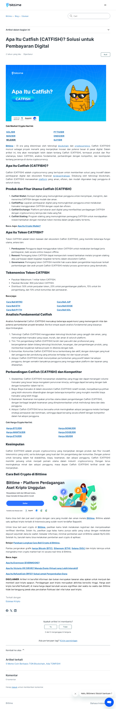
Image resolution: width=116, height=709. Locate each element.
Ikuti (105, 54)
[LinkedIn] (15, 610)
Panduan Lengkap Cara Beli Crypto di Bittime (36, 542)
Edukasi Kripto (13, 601)
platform (43, 179)
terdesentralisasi (61, 175)
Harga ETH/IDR (14, 436)
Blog (17, 16)
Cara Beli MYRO (14, 302)
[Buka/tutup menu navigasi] (105, 5)
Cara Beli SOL (64, 309)
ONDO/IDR (59, 136)
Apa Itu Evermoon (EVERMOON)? (23, 562)
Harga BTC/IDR (14, 428)
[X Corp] (11, 610)
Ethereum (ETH (62, 548)
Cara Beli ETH (13, 306)
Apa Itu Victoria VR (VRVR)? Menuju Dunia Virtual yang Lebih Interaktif (42, 568)
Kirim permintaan (68, 640)
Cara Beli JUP (64, 302)
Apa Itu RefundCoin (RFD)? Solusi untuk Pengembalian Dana (36, 573)
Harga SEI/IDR (65, 436)
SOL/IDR (10, 132)
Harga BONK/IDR (67, 428)
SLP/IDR (58, 140)
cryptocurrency (82, 145)
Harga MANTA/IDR (15, 432)
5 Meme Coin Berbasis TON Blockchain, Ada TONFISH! (33, 663)
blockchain (63, 145)
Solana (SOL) (78, 548)
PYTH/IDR (59, 132)
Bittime (9, 16)
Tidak (65, 627)
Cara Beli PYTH (14, 309)
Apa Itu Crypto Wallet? (29, 226)
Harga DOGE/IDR (67, 432)
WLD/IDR (11, 140)
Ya (51, 627)
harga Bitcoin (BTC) (42, 548)
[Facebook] (7, 610)
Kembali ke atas (14, 650)
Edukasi (25, 16)
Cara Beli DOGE (65, 306)
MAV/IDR (10, 136)
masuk (14, 687)
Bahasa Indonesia (99, 703)
